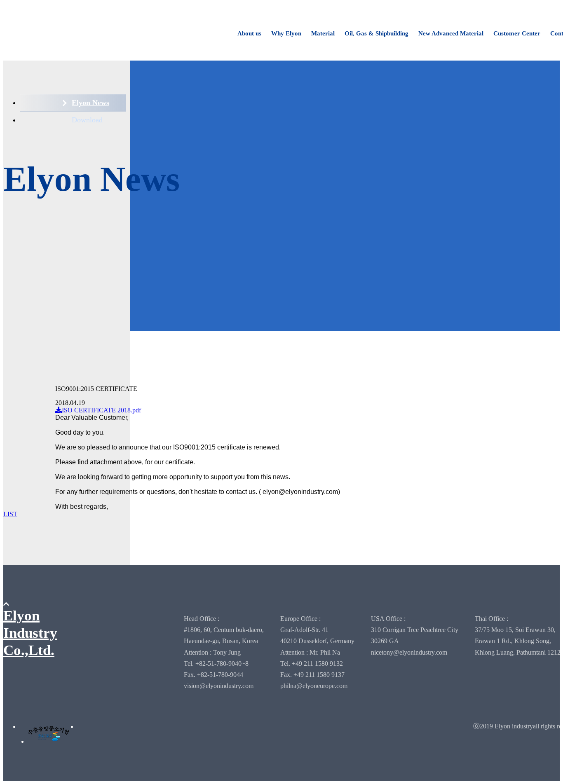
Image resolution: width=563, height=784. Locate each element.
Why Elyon (286, 33)
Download (87, 120)
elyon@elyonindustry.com (300, 491)
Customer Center (516, 33)
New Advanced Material (450, 33)
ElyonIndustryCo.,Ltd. (30, 633)
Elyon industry (514, 726)
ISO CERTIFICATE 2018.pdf (101, 410)
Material (323, 33)
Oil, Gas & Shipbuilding (376, 33)
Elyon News (90, 102)
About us (249, 33)
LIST (10, 513)
